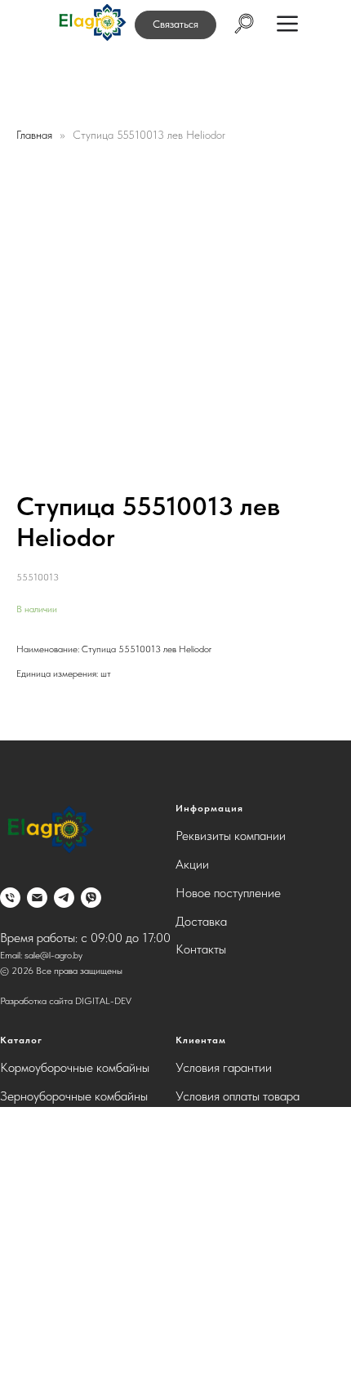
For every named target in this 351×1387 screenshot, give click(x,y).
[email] (37, 897)
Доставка (201, 921)
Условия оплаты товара (238, 1096)
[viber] (91, 897)
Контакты (201, 949)
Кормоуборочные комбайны (74, 1067)
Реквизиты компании (231, 835)
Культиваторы (36, 1181)
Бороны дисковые (48, 1124)
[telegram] (64, 897)
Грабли (18, 1294)
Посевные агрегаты (53, 1238)
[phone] (10, 897)
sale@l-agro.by (53, 955)
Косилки (23, 1152)
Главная (34, 134)
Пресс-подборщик (50, 1266)
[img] (91, 23)
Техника (21, 1351)
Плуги (16, 1209)
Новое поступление (228, 892)
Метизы (21, 1323)
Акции (192, 864)
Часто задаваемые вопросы (250, 1124)
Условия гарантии (224, 1067)
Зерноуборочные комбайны (74, 1096)
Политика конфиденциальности (260, 1152)
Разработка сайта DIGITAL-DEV (65, 1001)
